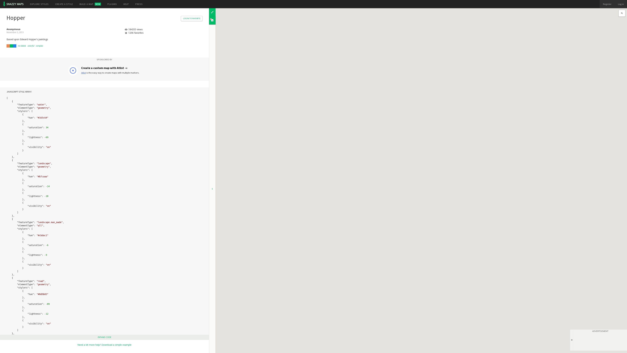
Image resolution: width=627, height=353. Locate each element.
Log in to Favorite (191, 18)
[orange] (8, 46)
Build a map (90, 4)
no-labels (22, 45)
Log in (621, 4)
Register (607, 4)
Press (139, 4)
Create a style (64, 4)
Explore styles (39, 4)
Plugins (112, 4)
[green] (11, 46)
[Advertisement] (600, 341)
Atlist (83, 72)
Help (126, 4)
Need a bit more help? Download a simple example (104, 344)
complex (39, 45)
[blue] (14, 46)
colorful (31, 45)
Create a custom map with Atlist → (104, 68)
